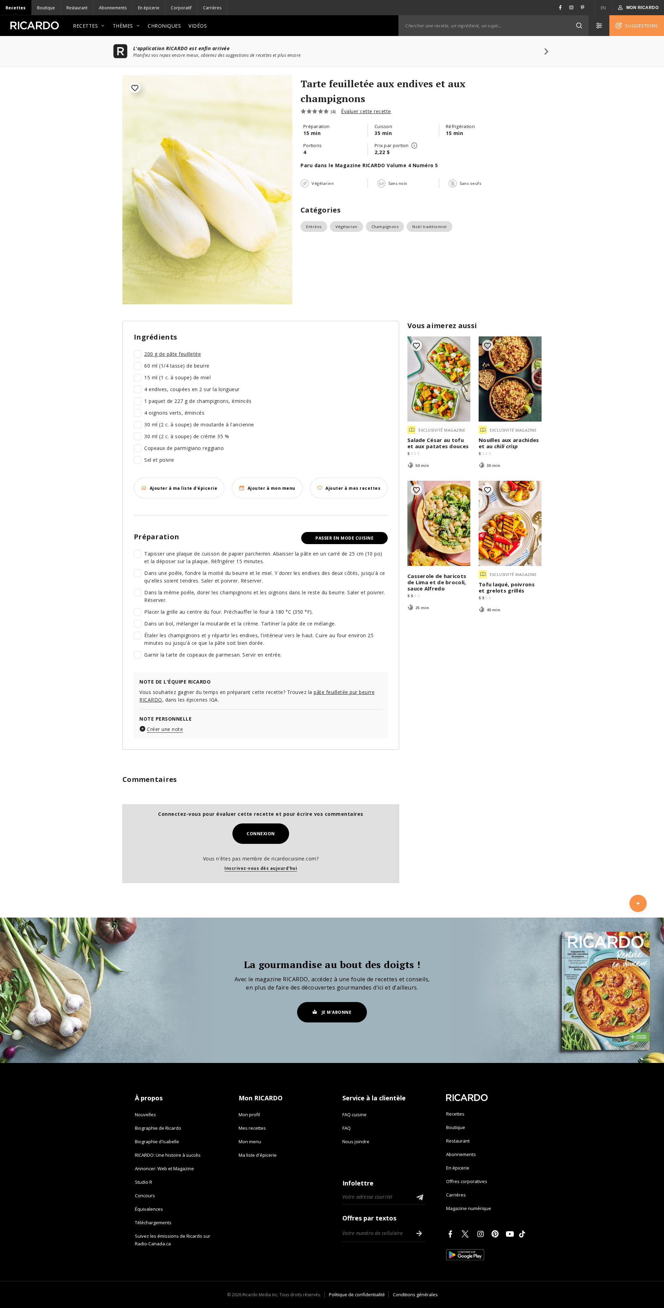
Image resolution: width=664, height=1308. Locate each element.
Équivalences (149, 1209)
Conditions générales (415, 1294)
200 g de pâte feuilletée (172, 354)
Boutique (46, 8)
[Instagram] (481, 1234)
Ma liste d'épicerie (258, 1155)
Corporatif (181, 8)
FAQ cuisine (354, 1114)
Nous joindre (355, 1141)
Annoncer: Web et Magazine (164, 1168)
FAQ (346, 1128)
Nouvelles (145, 1114)
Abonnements (113, 8)
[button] (579, 25)
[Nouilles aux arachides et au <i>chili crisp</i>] (510, 379)
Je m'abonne (337, 1012)
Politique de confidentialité (357, 1294)
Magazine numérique (468, 1208)
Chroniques (164, 25)
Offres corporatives (466, 1181)
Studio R (143, 1182)
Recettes (16, 8)
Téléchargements (153, 1222)
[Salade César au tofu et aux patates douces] (438, 379)
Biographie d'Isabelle (157, 1141)
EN (603, 8)
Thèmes (123, 25)
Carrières (212, 8)
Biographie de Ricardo (158, 1128)
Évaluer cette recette (366, 111)
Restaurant (76, 8)
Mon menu (250, 1141)
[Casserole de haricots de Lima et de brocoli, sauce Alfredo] (438, 523)
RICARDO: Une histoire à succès (168, 1155)
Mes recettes (252, 1128)
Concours (145, 1195)
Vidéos (197, 25)
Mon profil (249, 1114)
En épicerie (148, 8)
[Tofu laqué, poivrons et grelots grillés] (510, 523)
